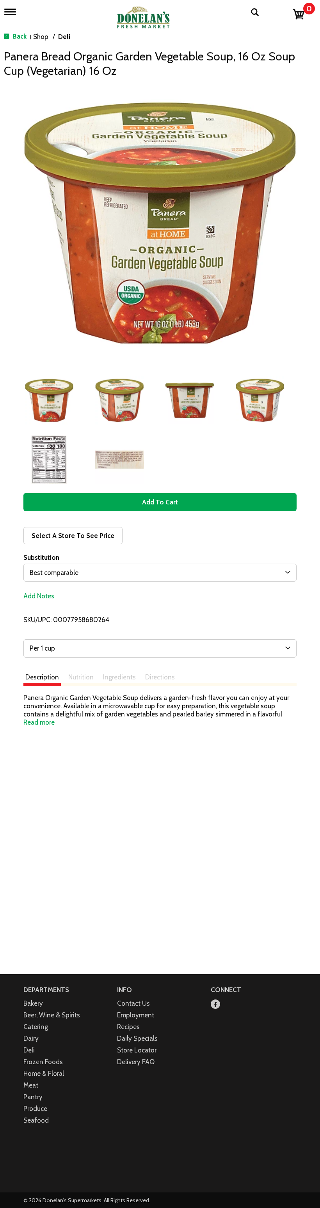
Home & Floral (43, 1073)
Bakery (33, 1003)
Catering (35, 1027)
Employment (135, 1015)
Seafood (36, 1120)
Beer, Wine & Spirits (51, 1015)
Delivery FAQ (136, 1062)
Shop (40, 37)
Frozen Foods (43, 1062)
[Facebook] (215, 1004)
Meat (30, 1085)
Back (19, 36)
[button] (49, 400)
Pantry (33, 1097)
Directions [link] (160, 677)
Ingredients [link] (119, 677)
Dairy (31, 1038)
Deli (64, 37)
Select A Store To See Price (73, 535)
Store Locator (136, 1050)
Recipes (128, 1027)
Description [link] (42, 677)
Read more (39, 722)
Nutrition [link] (81, 677)
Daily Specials (137, 1038)
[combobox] (160, 572)
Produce (35, 1108)
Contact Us (133, 1003)
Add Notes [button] (38, 596)
